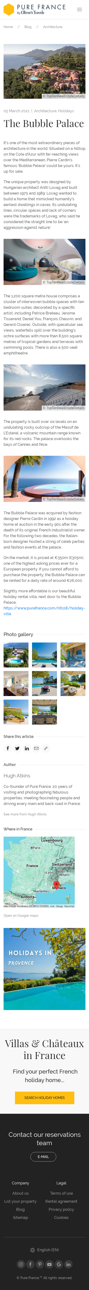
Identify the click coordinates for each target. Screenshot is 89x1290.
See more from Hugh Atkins (25, 814)
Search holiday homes (44, 1098)
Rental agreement (61, 1201)
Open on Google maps (21, 915)
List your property (20, 1201)
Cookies (61, 1217)
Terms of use (61, 1193)
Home (8, 27)
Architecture (52, 27)
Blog (28, 27)
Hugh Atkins (17, 775)
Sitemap (20, 1217)
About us (20, 1193)
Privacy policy (61, 1209)
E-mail (43, 1157)
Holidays (66, 111)
